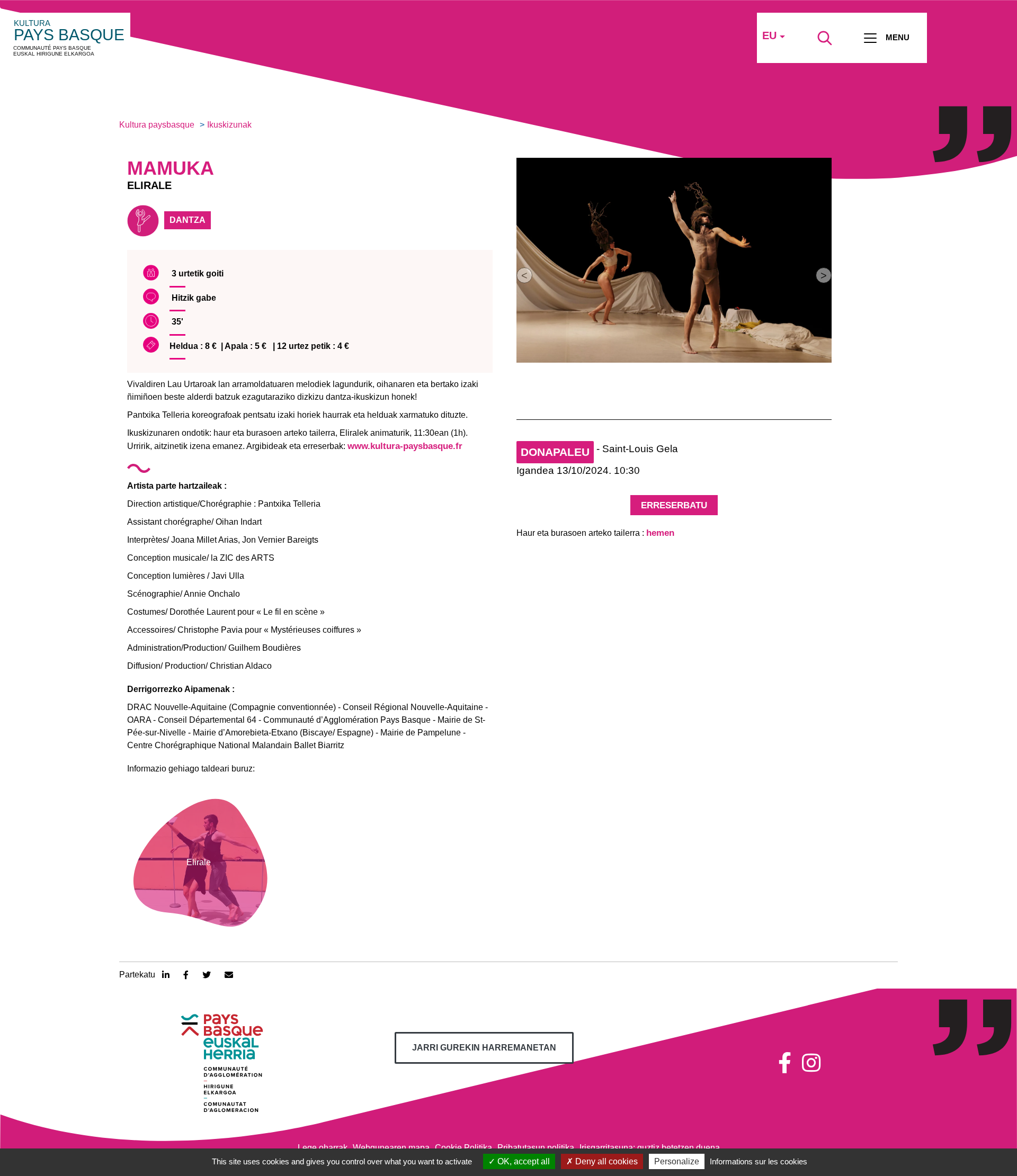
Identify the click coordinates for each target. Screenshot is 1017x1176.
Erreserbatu (674, 505)
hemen (660, 533)
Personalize (676, 1161)
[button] (524, 275)
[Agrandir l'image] (674, 260)
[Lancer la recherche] (825, 38)
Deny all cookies (605, 1161)
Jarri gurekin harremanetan (484, 1047)
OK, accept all (522, 1161)
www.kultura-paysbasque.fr (404, 446)
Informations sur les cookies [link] (758, 1161)
